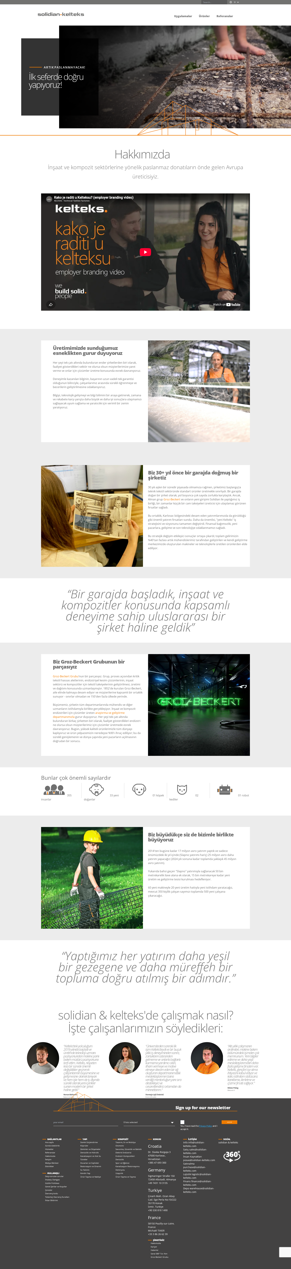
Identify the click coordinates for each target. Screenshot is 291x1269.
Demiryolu (120, 1170)
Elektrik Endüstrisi (123, 1152)
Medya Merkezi (51, 1163)
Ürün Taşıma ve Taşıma (126, 1176)
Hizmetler (49, 1149)
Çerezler (48, 1190)
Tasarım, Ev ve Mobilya (126, 1142)
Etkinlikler (49, 1166)
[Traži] (225, 2)
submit (229, 1122)
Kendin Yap (85, 1173)
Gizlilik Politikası (52, 1183)
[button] (239, 14)
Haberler (154, 1250)
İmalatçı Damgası (52, 1179)
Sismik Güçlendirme (89, 1142)
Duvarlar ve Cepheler (89, 1163)
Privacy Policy (205, 1125)
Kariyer (154, 1246)
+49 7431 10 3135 (158, 1183)
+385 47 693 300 (157, 1162)
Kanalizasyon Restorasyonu (128, 1166)
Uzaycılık (119, 1173)
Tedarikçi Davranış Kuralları (57, 1197)
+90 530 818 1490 (158, 1210)
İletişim (48, 1159)
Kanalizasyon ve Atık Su (90, 1156)
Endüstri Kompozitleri (125, 1156)
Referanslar (50, 1152)
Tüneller (84, 1159)
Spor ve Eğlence (122, 1163)
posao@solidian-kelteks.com (199, 1160)
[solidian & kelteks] (61, 13)
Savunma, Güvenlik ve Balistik (129, 1149)
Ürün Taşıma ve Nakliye (90, 1176)
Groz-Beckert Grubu (65, 676)
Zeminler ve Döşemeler (90, 1149)
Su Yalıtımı (84, 1170)
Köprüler (84, 1145)
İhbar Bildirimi (51, 1200)
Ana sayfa (49, 1142)
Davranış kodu (51, 1193)
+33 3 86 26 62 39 (158, 1234)
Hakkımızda (50, 1156)
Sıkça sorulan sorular (54, 1176)
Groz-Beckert (172, 499)
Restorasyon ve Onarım (90, 1166)
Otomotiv (120, 1145)
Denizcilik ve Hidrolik (89, 1152)
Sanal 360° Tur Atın (159, 1253)
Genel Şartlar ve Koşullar (56, 1186)
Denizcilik (120, 1159)
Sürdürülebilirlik (52, 1145)
